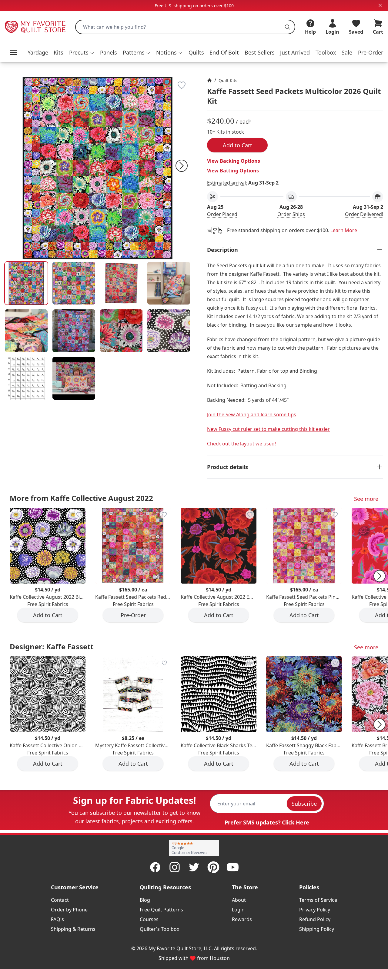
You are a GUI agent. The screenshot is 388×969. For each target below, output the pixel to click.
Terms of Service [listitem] (318, 900)
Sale (347, 52)
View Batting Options (233, 170)
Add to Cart (237, 145)
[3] (168, 283)
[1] (73, 283)
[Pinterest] (213, 867)
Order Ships (291, 214)
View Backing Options (233, 161)
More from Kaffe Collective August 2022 (81, 498)
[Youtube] (233, 867)
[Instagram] (175, 867)
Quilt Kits (228, 80)
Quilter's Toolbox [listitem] (159, 929)
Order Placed (222, 214)
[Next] (181, 165)
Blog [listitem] (145, 900)
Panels (108, 52)
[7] (168, 330)
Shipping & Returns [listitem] (73, 929)
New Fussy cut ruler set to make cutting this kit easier (268, 429)
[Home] (209, 80)
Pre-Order (370, 52)
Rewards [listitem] (242, 919)
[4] (26, 330)
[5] (73, 330)
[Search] (287, 27)
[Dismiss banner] (380, 5)
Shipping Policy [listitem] (316, 929)
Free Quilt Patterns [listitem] (161, 909)
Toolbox (326, 52)
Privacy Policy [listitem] (314, 909)
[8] (26, 378)
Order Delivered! (364, 214)
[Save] (182, 85)
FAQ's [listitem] (57, 919)
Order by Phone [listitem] (69, 909)
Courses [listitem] (149, 919)
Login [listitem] (238, 909)
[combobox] (185, 27)
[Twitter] (194, 867)
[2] (121, 283)
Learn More (343, 230)
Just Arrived (295, 52)
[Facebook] (155, 867)
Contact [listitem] (60, 900)
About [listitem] (239, 900)
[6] (121, 330)
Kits (58, 52)
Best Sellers (260, 52)
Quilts (196, 52)
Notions (166, 52)
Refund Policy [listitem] (314, 919)
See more (366, 498)
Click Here (295, 822)
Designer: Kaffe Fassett (51, 646)
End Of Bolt (224, 52)
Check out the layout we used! (241, 443)
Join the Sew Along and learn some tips (251, 414)
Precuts (79, 52)
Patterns (134, 52)
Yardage (38, 52)
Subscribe (304, 803)
